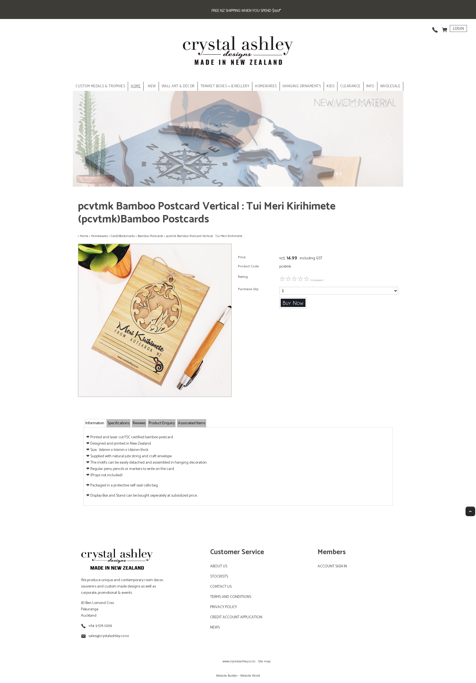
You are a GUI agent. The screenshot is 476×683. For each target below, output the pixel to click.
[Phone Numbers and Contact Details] (435, 28)
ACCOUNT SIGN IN (332, 566)
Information (94, 423)
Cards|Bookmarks (123, 236)
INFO (370, 86)
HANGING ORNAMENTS (302, 86)
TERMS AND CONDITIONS (230, 597)
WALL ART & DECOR (178, 86)
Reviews (139, 423)
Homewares (99, 236)
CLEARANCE (350, 86)
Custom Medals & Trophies (100, 86)
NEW (152, 86)
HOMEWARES (266, 86)
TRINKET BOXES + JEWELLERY (225, 86)
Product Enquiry (162, 423)
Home (135, 86)
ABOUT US (218, 566)
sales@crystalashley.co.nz (108, 636)
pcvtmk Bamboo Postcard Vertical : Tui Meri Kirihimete (204, 236)
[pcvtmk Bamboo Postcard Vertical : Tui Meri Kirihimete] (155, 396)
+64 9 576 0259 (100, 626)
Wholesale (390, 86)
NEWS (215, 627)
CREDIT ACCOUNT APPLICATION (236, 617)
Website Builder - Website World (238, 675)
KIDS (330, 86)
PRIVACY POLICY (223, 607)
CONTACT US (221, 587)
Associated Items (191, 423)
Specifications (118, 423)
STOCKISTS (219, 576)
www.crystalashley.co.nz (239, 661)
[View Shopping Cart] (444, 28)
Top (470, 511)
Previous (87, 139)
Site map (264, 661)
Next (389, 139)
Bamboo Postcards (150, 236)
